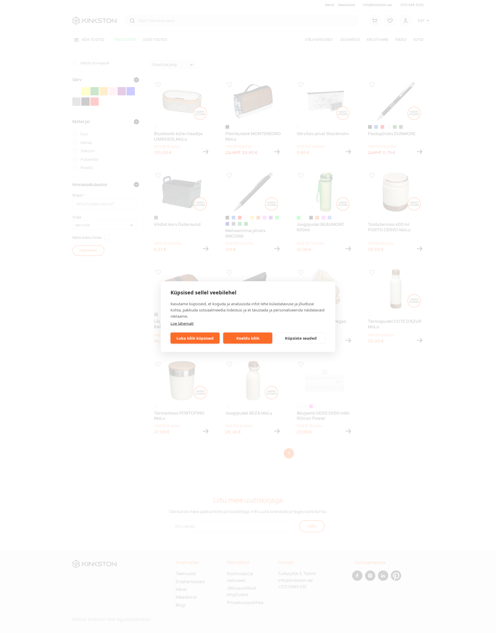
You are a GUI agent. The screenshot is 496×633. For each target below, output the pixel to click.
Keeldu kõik (247, 338)
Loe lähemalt (182, 323)
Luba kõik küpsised (195, 338)
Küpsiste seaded (301, 338)
